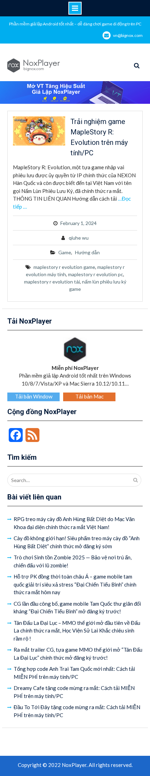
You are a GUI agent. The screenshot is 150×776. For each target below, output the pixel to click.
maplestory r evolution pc (95, 274)
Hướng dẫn (87, 252)
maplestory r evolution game (64, 267)
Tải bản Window (33, 396)
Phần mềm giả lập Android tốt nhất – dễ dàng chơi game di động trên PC (75, 23)
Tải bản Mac (89, 396)
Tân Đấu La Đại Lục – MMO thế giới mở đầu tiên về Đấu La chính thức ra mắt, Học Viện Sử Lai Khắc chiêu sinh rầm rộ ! (77, 631)
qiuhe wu (79, 238)
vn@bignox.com (128, 35)
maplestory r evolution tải (52, 282)
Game (64, 252)
